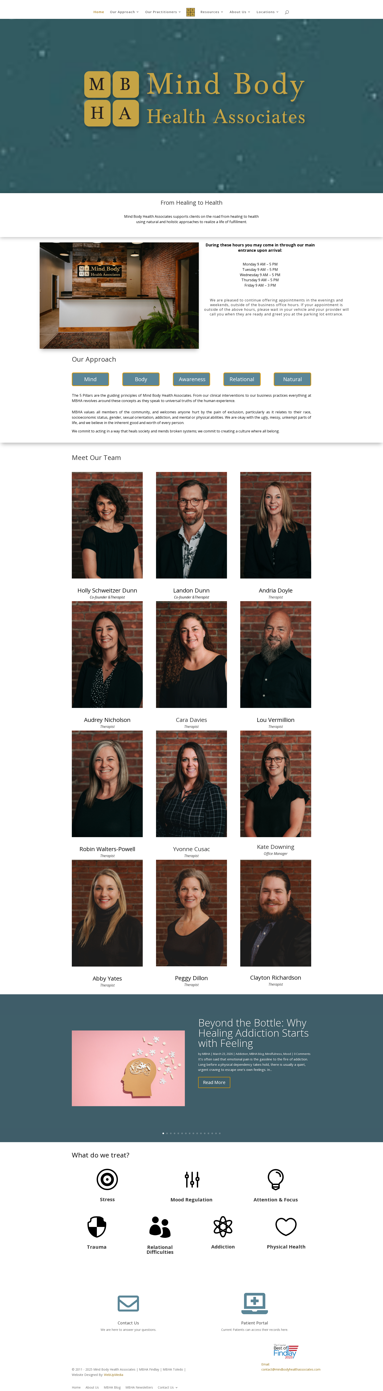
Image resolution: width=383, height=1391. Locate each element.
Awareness (192, 379)
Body (141, 379)
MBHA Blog (112, 1387)
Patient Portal (254, 1323)
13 (208, 1133)
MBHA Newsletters (139, 1387)
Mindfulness (273, 1054)
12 (204, 1133)
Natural (292, 379)
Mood (287, 1054)
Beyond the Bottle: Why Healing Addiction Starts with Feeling (253, 1033)
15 (216, 1133)
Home (99, 12)
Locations (266, 12)
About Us (238, 12)
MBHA (206, 1054)
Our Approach (122, 12)
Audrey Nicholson (107, 720)
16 (220, 1133)
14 (212, 1133)
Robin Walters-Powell (107, 849)
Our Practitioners (161, 12)
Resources (210, 12)
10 (197, 1133)
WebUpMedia (113, 1375)
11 (201, 1133)
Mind (90, 379)
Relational (242, 379)
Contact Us (128, 1323)
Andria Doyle (276, 590)
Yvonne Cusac (191, 849)
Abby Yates (107, 978)
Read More (214, 1082)
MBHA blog (256, 1054)
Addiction (242, 1054)
